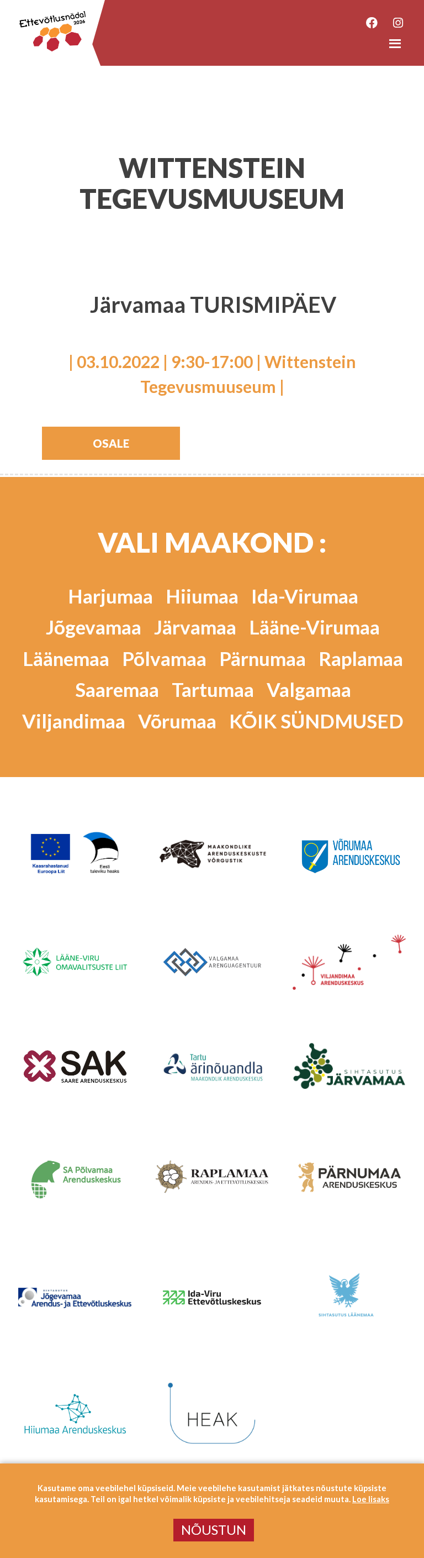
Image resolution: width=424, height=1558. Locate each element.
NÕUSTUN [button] (213, 1530)
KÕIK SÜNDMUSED (316, 720)
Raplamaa (361, 658)
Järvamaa (195, 626)
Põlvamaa (164, 658)
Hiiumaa (202, 595)
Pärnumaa (262, 658)
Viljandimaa (73, 720)
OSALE (111, 443)
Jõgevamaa (93, 626)
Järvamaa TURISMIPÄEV (213, 304)
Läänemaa (66, 658)
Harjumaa (110, 595)
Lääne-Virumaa (314, 626)
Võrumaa (177, 720)
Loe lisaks (370, 1499)
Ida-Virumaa (304, 595)
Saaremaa (117, 689)
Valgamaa (309, 689)
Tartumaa (213, 689)
